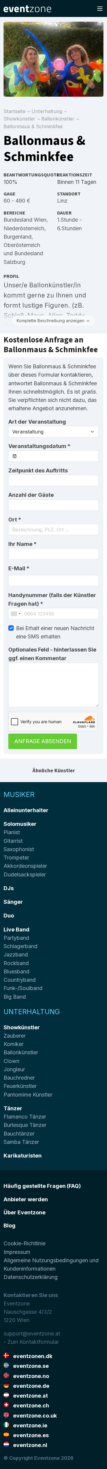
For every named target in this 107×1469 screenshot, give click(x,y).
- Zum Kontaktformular (31, 1342)
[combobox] (53, 529)
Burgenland (18, 237)
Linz (62, 201)
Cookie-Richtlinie (24, 1243)
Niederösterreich (24, 228)
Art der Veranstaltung (37, 422)
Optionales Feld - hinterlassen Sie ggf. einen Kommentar (52, 653)
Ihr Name (22, 544)
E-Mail (18, 568)
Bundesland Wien (25, 220)
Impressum (17, 1252)
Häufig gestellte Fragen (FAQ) (42, 1186)
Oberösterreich (22, 245)
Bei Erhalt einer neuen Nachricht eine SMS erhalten (55, 632)
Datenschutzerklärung (31, 1277)
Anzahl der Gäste (31, 495)
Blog (9, 1225)
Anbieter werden (26, 1199)
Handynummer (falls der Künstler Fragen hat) (52, 599)
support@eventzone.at (32, 1333)
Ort (14, 519)
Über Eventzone (24, 1212)
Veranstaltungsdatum (39, 446)
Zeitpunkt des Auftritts (38, 470)
